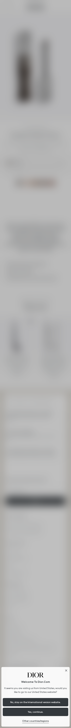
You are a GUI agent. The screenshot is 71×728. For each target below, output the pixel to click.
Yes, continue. (35, 712)
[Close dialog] (66, 670)
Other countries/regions (35, 721)
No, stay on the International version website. (35, 702)
